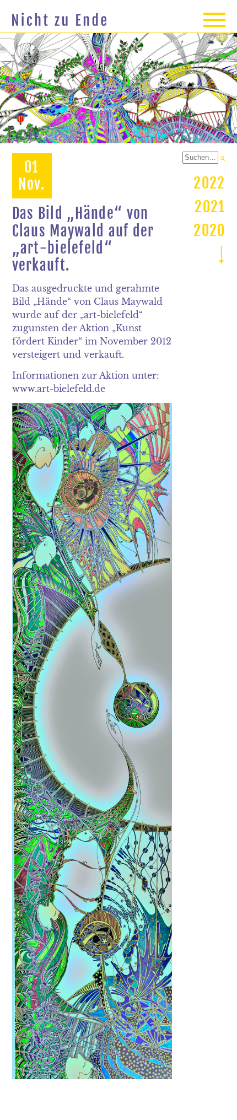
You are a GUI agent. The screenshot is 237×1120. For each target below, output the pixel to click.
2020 (209, 230)
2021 (210, 207)
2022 (209, 183)
